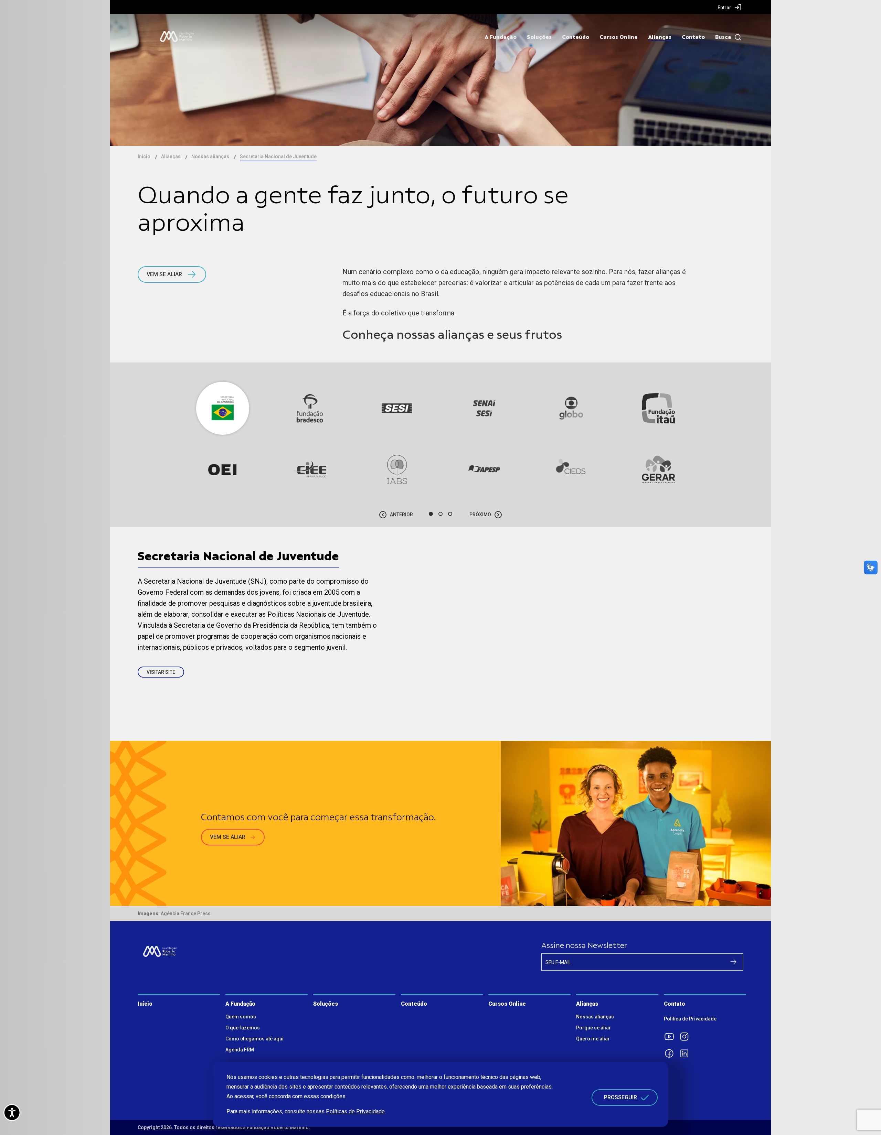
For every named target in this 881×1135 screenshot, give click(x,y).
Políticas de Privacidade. (356, 1111)
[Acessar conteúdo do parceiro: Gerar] (658, 469)
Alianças (659, 37)
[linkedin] (686, 1053)
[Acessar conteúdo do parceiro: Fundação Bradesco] (309, 408)
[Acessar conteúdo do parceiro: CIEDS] (571, 469)
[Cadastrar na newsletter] (733, 961)
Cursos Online (618, 37)
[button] (431, 514)
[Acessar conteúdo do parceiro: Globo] (571, 408)
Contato (693, 37)
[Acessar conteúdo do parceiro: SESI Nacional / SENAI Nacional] (484, 408)
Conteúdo (575, 37)
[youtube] (671, 1036)
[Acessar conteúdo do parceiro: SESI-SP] (396, 408)
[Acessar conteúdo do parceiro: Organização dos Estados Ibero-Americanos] (222, 469)
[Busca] (736, 37)
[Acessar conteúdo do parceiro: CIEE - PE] (309, 469)
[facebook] (671, 1053)
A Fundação (501, 37)
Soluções (539, 37)
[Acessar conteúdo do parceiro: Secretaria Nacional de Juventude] (222, 408)
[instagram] (686, 1036)
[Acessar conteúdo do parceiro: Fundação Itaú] (658, 408)
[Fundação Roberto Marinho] (177, 36)
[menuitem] (729, 7)
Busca (723, 37)
